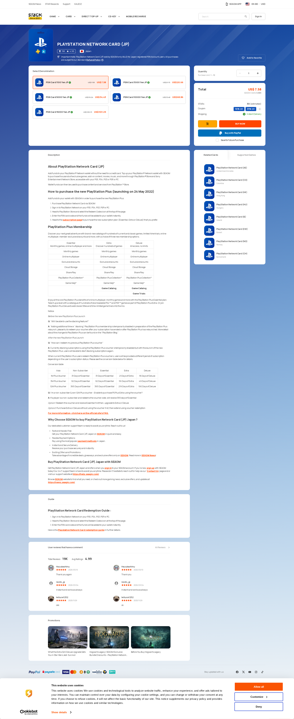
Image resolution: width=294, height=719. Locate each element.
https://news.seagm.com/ (61, 482)
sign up (150, 468)
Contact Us (153, 471)
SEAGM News (149, 455)
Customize (256, 696)
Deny (259, 706)
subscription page (72, 219)
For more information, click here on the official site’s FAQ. (78, 413)
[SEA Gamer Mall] (35, 16)
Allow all (259, 686)
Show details (59, 712)
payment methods (87, 441)
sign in (108, 468)
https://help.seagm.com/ (86, 474)
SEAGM (101, 433)
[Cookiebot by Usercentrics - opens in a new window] (29, 712)
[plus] (257, 73)
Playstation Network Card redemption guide (81, 530)
